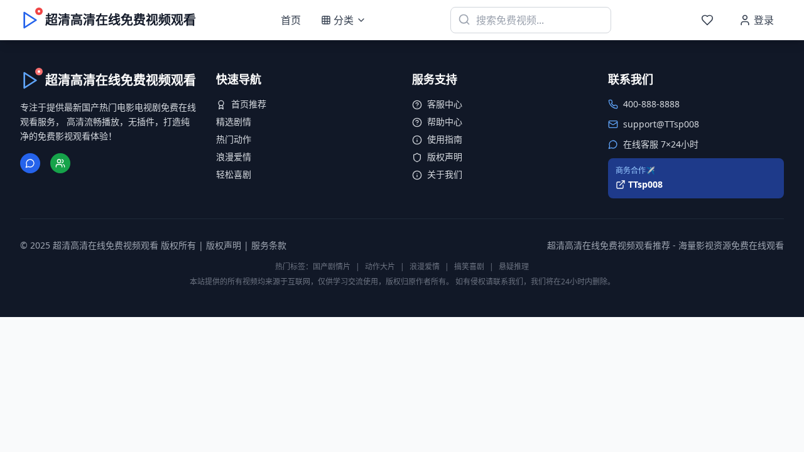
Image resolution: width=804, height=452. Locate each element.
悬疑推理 (514, 266)
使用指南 (444, 139)
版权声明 (444, 157)
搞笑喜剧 (469, 266)
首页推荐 (248, 104)
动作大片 (380, 266)
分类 (344, 20)
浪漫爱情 (233, 157)
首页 (291, 20)
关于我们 (444, 174)
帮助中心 (444, 121)
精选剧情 (233, 121)
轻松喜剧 (233, 174)
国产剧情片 (331, 266)
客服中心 (444, 104)
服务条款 (268, 245)
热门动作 (233, 139)
